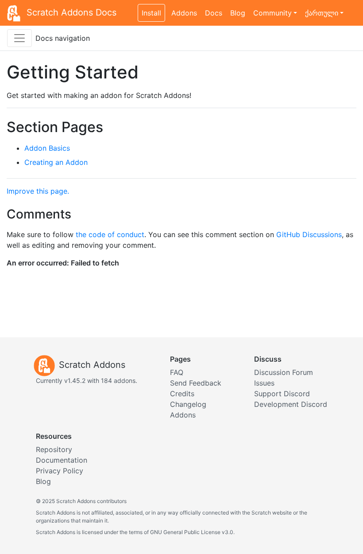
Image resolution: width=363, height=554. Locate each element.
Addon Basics (47, 148)
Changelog (188, 404)
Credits (182, 393)
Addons (184, 12)
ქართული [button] (321, 12)
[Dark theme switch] (352, 8)
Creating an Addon (56, 162)
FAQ (176, 372)
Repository (54, 449)
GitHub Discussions (309, 234)
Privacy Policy (59, 470)
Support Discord (282, 393)
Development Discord (290, 404)
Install (151, 12)
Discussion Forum (283, 372)
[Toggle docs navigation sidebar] (19, 38)
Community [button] (272, 12)
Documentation (61, 460)
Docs (213, 12)
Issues (264, 382)
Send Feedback (195, 382)
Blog (237, 12)
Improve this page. (38, 191)
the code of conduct (110, 234)
